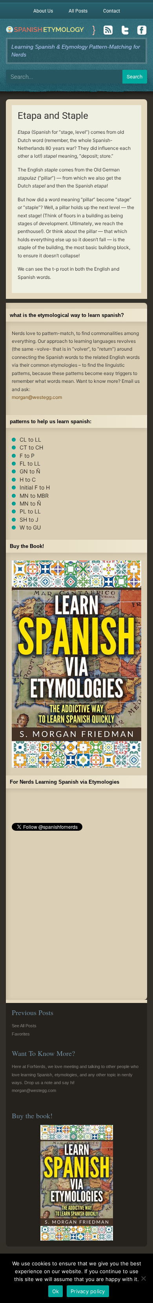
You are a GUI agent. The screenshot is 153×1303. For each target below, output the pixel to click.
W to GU (30, 527)
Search (134, 77)
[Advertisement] (76, 917)
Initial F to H (35, 487)
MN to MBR (34, 495)
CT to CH (31, 447)
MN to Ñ (30, 503)
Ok (55, 1291)
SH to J (29, 519)
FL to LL (30, 463)
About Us (43, 11)
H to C (28, 479)
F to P (27, 455)
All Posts (78, 11)
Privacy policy (88, 1291)
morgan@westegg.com (37, 397)
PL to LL (30, 511)
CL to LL (30, 439)
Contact (111, 11)
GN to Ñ (30, 471)
